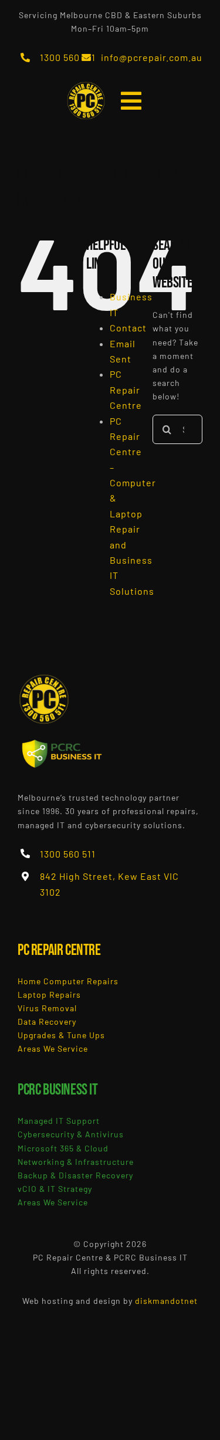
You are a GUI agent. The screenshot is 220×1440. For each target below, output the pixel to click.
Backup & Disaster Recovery (75, 1175)
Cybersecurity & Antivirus (71, 1134)
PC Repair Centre (126, 389)
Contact (128, 327)
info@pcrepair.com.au (151, 57)
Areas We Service (53, 1048)
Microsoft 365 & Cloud (63, 1148)
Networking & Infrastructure (76, 1162)
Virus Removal (47, 1008)
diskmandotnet (166, 1301)
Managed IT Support (59, 1121)
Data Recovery (47, 1021)
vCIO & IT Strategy (55, 1189)
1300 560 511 (68, 57)
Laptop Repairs (49, 994)
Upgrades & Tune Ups (61, 1035)
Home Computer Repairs (68, 981)
